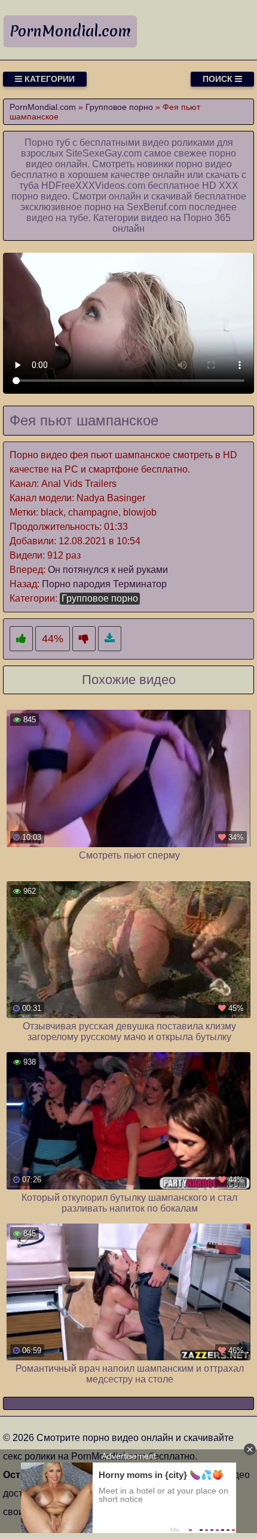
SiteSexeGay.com (104, 153)
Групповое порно (100, 598)
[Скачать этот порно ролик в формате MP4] (109, 639)
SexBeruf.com (156, 207)
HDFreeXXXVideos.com (93, 185)
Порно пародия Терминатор (104, 584)
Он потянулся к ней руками (108, 570)
